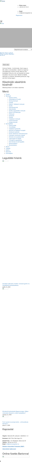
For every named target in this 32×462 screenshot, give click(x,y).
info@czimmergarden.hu (12, 444)
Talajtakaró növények (14, 119)
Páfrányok (11, 114)
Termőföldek (12, 127)
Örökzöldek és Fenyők (15, 99)
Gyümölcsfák (12, 109)
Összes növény (13, 97)
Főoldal (8, 94)
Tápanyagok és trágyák (15, 138)
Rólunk (7, 147)
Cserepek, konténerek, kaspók (17, 135)
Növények (8, 96)
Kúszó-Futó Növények (15, 112)
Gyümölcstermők (13, 107)
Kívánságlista (9, 153)
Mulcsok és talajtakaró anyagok (17, 130)
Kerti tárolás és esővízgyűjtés (16, 142)
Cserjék (11, 102)
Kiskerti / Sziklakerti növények (16, 104)
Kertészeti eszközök (14, 132)
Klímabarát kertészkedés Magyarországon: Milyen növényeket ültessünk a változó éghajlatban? (15, 412)
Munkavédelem (13, 145)
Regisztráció (19, 15)
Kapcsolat (8, 151)
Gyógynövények (13, 122)
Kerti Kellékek (9, 124)
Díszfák (11, 117)
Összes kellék (12, 125)
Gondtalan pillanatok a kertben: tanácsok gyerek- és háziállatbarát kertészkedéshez (15, 284)
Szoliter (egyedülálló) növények (17, 110)
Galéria (8, 150)
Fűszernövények (13, 120)
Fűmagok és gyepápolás (15, 140)
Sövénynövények (13, 101)
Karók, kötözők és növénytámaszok (18, 133)
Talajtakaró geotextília (14, 128)
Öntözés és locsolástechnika (16, 137)
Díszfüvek (11, 115)
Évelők (10, 106)
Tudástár (8, 148)
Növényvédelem (13, 143)
